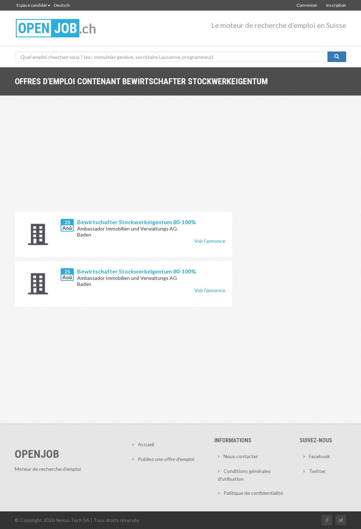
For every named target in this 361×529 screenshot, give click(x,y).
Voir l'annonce (209, 241)
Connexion (306, 5)
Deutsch (62, 5)
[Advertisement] (123, 159)
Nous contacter (241, 456)
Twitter (317, 471)
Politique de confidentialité (253, 493)
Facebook (319, 456)
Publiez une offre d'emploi (166, 459)
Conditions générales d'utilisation (244, 475)
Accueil (146, 444)
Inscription (336, 5)
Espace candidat (32, 5)
